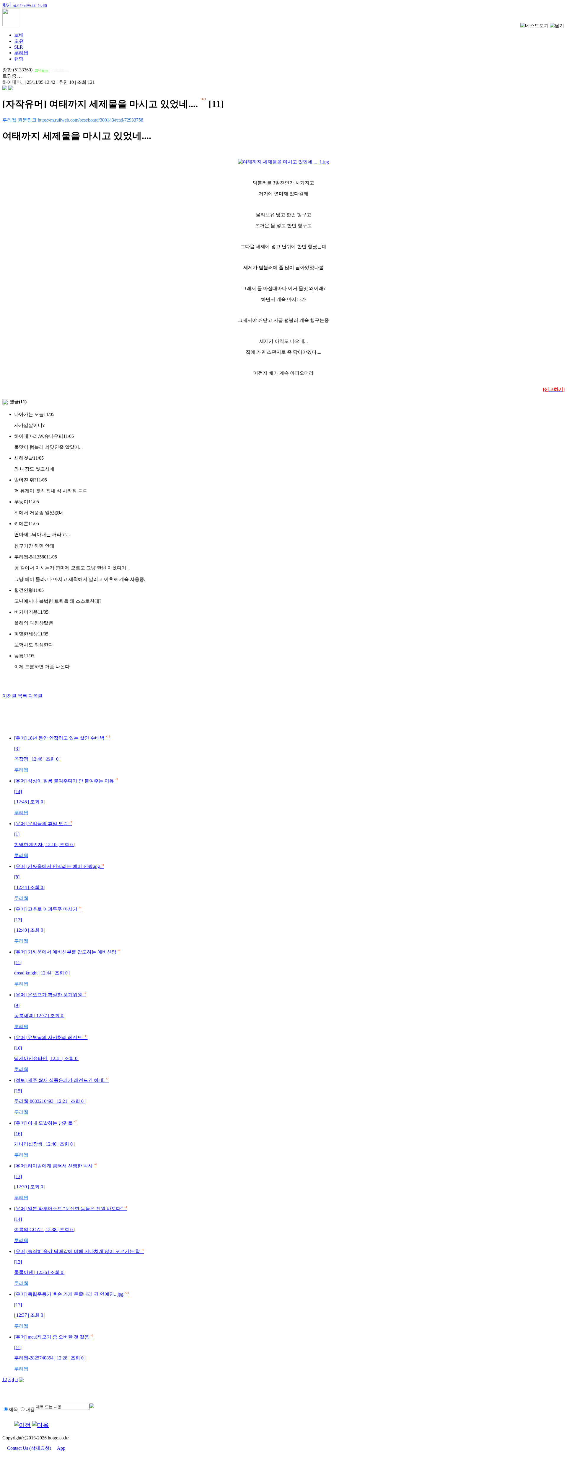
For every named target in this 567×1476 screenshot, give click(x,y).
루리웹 (21, 52)
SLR (18, 47)
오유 (19, 41)
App (61, 1448)
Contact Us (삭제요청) (29, 1448)
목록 (22, 695)
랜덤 (19, 58)
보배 (19, 34)
